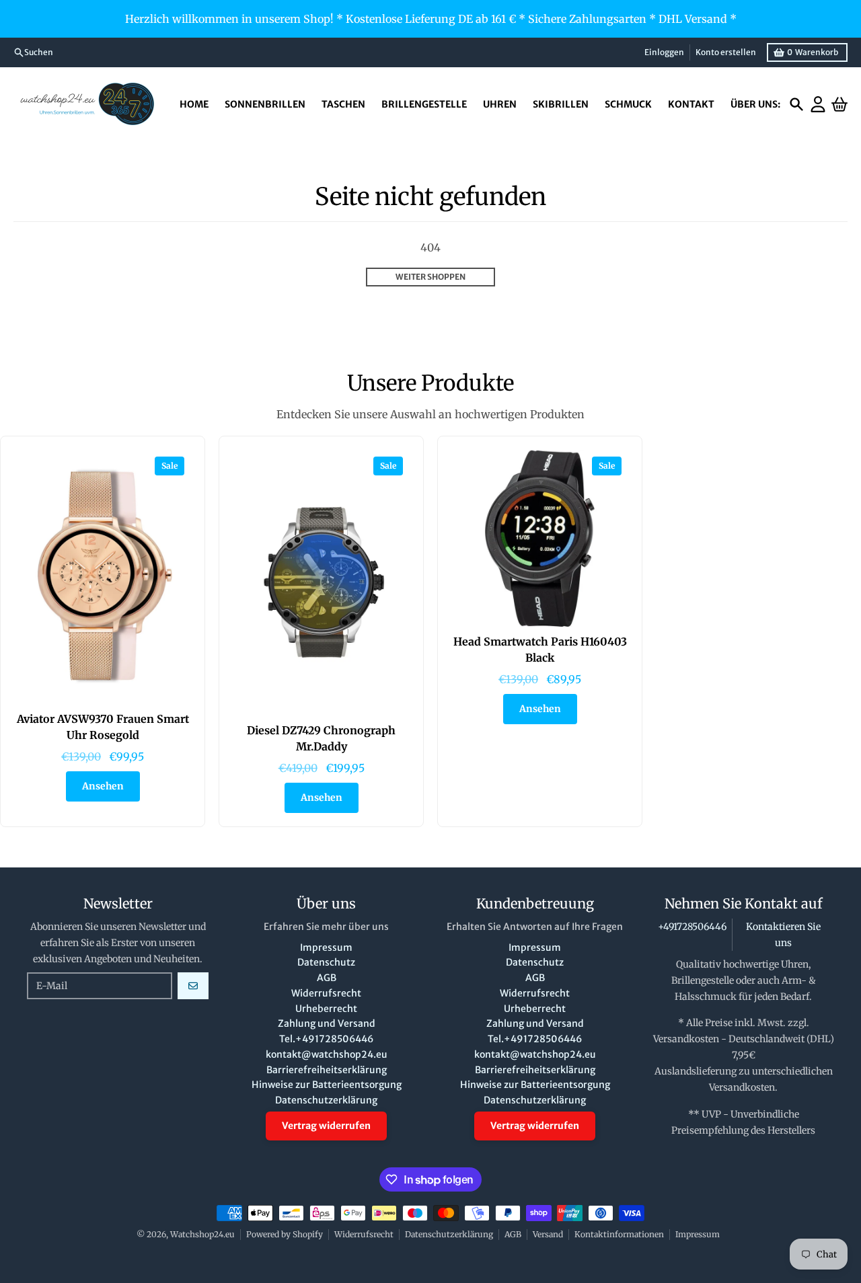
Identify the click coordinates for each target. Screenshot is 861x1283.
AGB (512, 1234)
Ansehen (103, 786)
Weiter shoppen (430, 277)
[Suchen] (796, 104)
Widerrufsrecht (364, 1234)
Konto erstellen (726, 52)
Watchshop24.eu (202, 1234)
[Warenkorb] (839, 104)
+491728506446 (692, 927)
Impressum (697, 1234)
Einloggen (664, 52)
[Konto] (818, 104)
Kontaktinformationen (619, 1234)
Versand (548, 1234)
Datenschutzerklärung (449, 1234)
